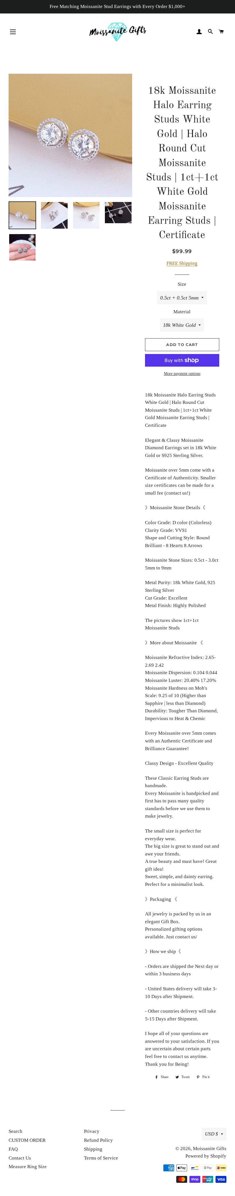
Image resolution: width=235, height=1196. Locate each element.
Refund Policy (98, 1140)
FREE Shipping (182, 263)
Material (182, 311)
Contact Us (20, 1158)
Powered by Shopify (205, 1156)
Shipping (93, 1149)
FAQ (13, 1149)
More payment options (182, 374)
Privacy (91, 1131)
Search (15, 1131)
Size (182, 284)
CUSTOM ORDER (27, 1140)
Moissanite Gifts (209, 1148)
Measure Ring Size (28, 1166)
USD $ (211, 1134)
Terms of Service (101, 1158)
